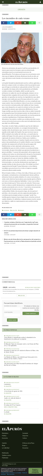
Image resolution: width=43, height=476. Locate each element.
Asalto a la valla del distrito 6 (12, 398)
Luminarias (7, 384)
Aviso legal (5, 465)
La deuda (6, 412)
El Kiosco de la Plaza (28, 443)
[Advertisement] (21, 261)
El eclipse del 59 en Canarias (12, 405)
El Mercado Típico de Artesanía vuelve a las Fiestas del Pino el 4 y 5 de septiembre (21, 344)
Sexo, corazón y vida (10, 407)
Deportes (25, 435)
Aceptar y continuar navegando (35, 470)
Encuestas (25, 448)
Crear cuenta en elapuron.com (31, 313)
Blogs (3, 445)
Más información (10, 474)
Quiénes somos (6, 455)
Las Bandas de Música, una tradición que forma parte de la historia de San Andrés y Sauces (20, 357)
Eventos (24, 445)
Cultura (24, 438)
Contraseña (8, 312)
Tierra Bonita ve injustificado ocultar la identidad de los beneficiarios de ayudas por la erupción (20, 338)
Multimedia (5, 453)
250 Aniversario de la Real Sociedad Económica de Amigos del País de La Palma (21, 364)
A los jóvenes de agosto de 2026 (13, 391)
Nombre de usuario (10, 306)
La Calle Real (5, 448)
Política (4, 435)
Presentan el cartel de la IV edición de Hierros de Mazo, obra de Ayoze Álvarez (21, 351)
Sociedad (25, 433)
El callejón (7, 386)
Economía (5, 438)
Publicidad (5, 458)
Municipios (5, 433)
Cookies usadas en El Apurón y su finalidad (11, 472)
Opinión (21, 9)
